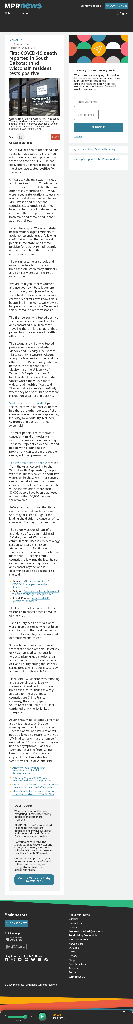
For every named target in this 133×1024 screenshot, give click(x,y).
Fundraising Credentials (83, 935)
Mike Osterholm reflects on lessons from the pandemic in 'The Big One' (33, 793)
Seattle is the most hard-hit (27, 403)
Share (55, 137)
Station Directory (105, 149)
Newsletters (76, 943)
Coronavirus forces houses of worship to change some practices (35, 592)
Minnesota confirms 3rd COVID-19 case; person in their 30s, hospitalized (32, 584)
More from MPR (78, 939)
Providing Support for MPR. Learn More (95, 159)
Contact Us (75, 923)
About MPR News (79, 915)
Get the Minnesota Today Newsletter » (34, 879)
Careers (73, 919)
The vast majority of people (28, 463)
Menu (11, 13)
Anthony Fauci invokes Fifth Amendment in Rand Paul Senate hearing (28, 770)
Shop (72, 960)
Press (72, 952)
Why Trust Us (77, 976)
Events (73, 927)
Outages (74, 947)
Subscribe (98, 127)
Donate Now (116, 6)
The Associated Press (20, 44)
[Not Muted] (5, 1016)
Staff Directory (77, 964)
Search (26, 13)
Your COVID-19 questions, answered (31, 599)
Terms (78, 136)
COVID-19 (17, 40)
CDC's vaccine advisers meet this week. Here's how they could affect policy (35, 786)
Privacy (73, 956)
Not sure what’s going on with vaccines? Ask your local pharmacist (33, 779)
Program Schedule (82, 149)
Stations (74, 968)
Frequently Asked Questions (86, 931)
